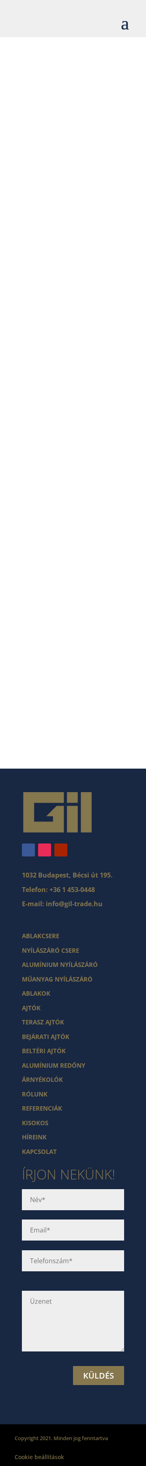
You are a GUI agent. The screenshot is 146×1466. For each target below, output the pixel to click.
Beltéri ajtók (44, 1051)
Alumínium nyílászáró (60, 964)
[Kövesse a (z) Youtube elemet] (60, 849)
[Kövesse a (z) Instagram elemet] (44, 849)
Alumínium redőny (53, 1065)
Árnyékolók (42, 1079)
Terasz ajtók (43, 1022)
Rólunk (34, 1094)
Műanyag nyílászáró (57, 979)
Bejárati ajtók (45, 1037)
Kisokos (35, 1123)
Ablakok (36, 993)
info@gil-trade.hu (74, 903)
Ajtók (31, 1008)
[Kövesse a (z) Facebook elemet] (28, 849)
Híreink (34, 1137)
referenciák (42, 1108)
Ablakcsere (40, 936)
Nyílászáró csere (50, 950)
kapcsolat (39, 1151)
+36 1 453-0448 (72, 889)
